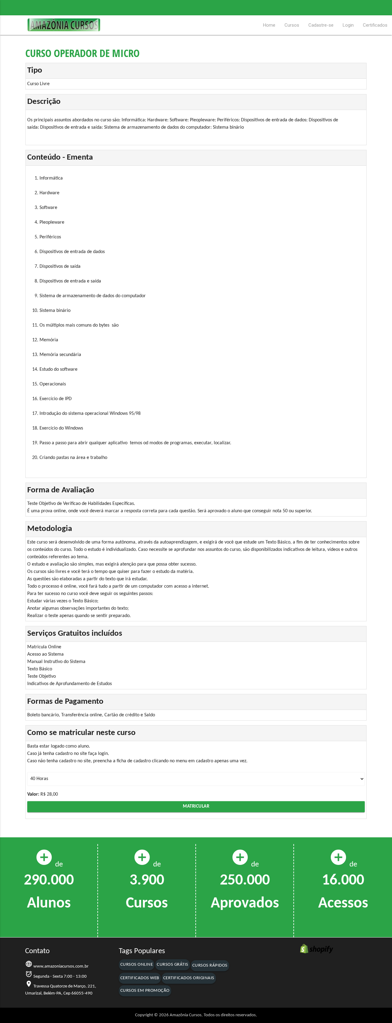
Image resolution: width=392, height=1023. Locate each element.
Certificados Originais (188, 978)
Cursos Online (136, 964)
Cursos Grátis (172, 964)
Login (348, 25)
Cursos (292, 25)
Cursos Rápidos (210, 965)
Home (269, 25)
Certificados (375, 25)
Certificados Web (139, 978)
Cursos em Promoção (145, 990)
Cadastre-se (321, 25)
